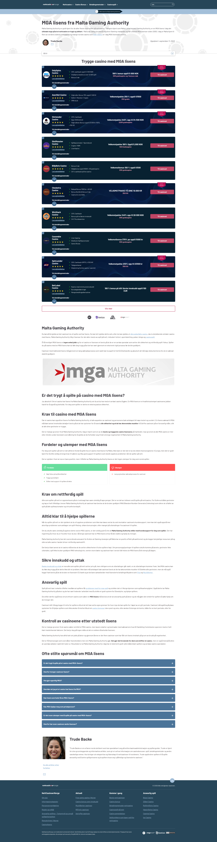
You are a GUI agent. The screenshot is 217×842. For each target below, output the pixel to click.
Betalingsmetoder (96, 4)
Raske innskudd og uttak (51, 566)
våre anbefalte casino (138, 334)
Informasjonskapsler (50, 801)
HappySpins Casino (150, 809)
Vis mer (108, 309)
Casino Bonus (80, 4)
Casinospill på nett (116, 809)
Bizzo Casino (148, 798)
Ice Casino (147, 817)
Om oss (45, 798)
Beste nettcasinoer (117, 798)
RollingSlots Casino (150, 805)
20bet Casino (148, 801)
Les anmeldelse (58, 78)
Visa (138, 572)
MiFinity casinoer (82, 809)
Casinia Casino (149, 813)
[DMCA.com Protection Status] (170, 833)
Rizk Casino (97, 34)
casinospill (150, 337)
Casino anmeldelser (117, 813)
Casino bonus (114, 801)
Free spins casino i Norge (86, 798)
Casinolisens (47, 824)
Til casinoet (162, 75)
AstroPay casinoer (83, 813)
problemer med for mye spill (97, 588)
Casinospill (111, 4)
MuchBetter (148, 572)
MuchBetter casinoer (84, 805)
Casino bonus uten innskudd (87, 801)
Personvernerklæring (50, 805)
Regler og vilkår (48, 809)
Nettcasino (67, 4)
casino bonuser (98, 608)
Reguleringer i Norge (50, 820)
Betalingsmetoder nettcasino (121, 805)
